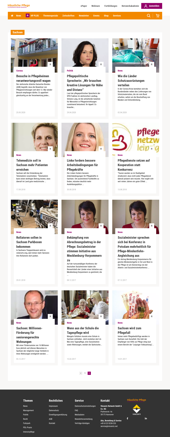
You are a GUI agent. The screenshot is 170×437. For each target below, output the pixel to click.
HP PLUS (35, 15)
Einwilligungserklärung (58, 414)
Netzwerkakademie (130, 6)
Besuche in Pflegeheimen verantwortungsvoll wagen (33, 78)
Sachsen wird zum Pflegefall (129, 330)
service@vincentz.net (109, 426)
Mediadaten (79, 414)
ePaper (84, 6)
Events (96, 15)
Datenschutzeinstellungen (85, 406)
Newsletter (84, 15)
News (18, 15)
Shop (106, 15)
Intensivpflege (28, 432)
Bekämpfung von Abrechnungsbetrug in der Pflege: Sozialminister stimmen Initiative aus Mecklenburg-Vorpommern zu (84, 249)
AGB (50, 419)
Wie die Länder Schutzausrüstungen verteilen (131, 80)
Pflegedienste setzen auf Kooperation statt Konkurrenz (134, 165)
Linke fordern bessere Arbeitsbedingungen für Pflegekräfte (82, 165)
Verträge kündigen (82, 423)
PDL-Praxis (27, 427)
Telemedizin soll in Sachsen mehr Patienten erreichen (32, 165)
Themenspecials (50, 15)
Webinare (95, 6)
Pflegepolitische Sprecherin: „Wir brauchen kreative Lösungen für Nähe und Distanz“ (85, 83)
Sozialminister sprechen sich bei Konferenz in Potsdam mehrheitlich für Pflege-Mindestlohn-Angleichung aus (134, 247)
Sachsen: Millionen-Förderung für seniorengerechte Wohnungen (29, 335)
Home (12, 15)
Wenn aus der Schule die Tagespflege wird (83, 330)
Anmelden (153, 5)
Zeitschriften (68, 15)
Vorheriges (80, 373)
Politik (25, 414)
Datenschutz (54, 410)
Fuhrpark (26, 423)
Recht (25, 419)
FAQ (76, 410)
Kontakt (52, 423)
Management (28, 410)
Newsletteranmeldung (83, 419)
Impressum (53, 406)
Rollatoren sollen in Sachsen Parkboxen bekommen (29, 242)
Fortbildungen (110, 6)
